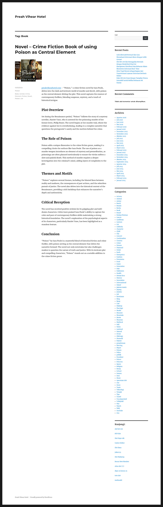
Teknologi (120, 390)
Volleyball (120, 401)
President (120, 357)
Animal (119, 199)
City (118, 234)
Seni (118, 376)
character (120, 229)
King (118, 299)
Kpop (118, 301)
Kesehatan (120, 297)
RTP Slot (118, 434)
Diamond (120, 248)
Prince (119, 359)
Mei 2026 (120, 125)
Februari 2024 (121, 178)
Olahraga (120, 336)
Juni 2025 (120, 141)
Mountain (120, 315)
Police (119, 352)
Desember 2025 (122, 132)
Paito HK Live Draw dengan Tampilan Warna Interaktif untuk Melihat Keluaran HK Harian (132, 80)
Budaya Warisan (122, 215)
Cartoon (119, 222)
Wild (118, 408)
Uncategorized (122, 399)
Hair (118, 269)
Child (118, 231)
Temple (119, 392)
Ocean (119, 334)
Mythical (120, 322)
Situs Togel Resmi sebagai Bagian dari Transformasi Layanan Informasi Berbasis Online (131, 73)
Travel (119, 397)
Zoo (118, 413)
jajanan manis (122, 287)
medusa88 (118, 480)
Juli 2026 (120, 120)
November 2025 (122, 134)
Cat (118, 224)
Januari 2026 (121, 129)
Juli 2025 (120, 139)
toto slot (118, 476)
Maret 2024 (121, 176)
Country (119, 241)
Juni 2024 (120, 169)
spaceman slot (122, 380)
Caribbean (120, 220)
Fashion (119, 257)
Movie (119, 317)
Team (119, 387)
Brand (119, 213)
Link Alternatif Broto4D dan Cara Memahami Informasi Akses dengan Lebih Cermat (132, 57)
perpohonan (121, 343)
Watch (119, 406)
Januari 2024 (121, 180)
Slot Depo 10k (119, 438)
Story (118, 385)
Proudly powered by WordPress (41, 497)
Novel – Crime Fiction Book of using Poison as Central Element (56, 49)
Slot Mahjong (119, 457)
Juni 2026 (120, 122)
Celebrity (120, 227)
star (118, 383)
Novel (30, 96)
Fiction (24, 96)
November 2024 (122, 157)
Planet (119, 348)
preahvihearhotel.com (51, 88)
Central (22, 94)
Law (118, 304)
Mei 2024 (120, 171)
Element (18, 96)
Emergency (121, 255)
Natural (119, 331)
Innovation (120, 280)
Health (119, 273)
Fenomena (120, 259)
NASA (119, 327)
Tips (118, 394)
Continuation (121, 238)
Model (119, 310)
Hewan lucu (121, 276)
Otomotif (120, 338)
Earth (118, 252)
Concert (119, 236)
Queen (119, 364)
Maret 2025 (121, 148)
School (119, 371)
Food (118, 262)
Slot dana (118, 448)
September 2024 (122, 162)
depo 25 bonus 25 (121, 471)
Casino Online (120, 443)
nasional (120, 329)
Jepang (119, 290)
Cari (116, 35)
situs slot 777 (119, 466)
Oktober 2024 (121, 159)
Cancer (119, 217)
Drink (119, 250)
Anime (119, 201)
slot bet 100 (119, 429)
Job (118, 294)
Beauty (119, 206)
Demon (119, 245)
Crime (27, 94)
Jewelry (119, 292)
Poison (17, 91)
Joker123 (118, 452)
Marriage (120, 308)
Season (119, 373)
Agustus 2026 (121, 118)
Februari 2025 (121, 150)
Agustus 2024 (121, 164)
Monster (120, 313)
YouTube (120, 411)
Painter (119, 341)
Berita (119, 208)
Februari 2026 (122, 127)
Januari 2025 (121, 152)
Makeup (119, 306)
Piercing (119, 345)
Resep (119, 369)
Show (119, 378)
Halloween (120, 271)
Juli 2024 (120, 166)
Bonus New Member (122, 462)
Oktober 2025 (121, 136)
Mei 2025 (120, 143)
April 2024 (120, 173)
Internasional (121, 283)
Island (119, 285)
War (118, 404)
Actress (119, 196)
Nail (118, 324)
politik (119, 355)
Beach (119, 203)
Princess (120, 362)
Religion (119, 366)
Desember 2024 (122, 155)
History (119, 278)
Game (119, 264)
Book (17, 94)
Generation (121, 266)
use (22, 98)
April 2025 (120, 145)
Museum (120, 320)
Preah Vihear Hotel (30, 17)
